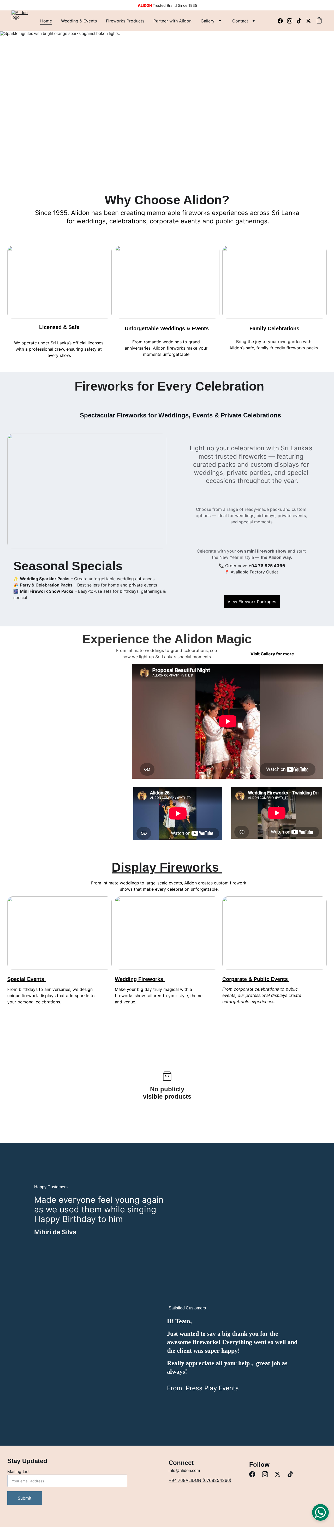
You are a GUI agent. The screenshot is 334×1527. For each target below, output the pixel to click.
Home (46, 20)
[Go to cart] (319, 21)
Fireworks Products (125, 20)
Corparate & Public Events (255, 979)
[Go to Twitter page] (308, 20)
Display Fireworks (167, 867)
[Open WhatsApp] (320, 1512)
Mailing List (18, 1471)
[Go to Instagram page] (291, 20)
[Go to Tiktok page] (301, 20)
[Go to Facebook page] (282, 20)
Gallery (207, 20)
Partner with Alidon (172, 20)
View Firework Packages (252, 601)
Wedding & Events (79, 20)
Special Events (26, 979)
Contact (240, 20)
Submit (25, 1498)
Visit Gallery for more (272, 653)
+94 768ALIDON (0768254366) (200, 1480)
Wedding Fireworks (140, 979)
